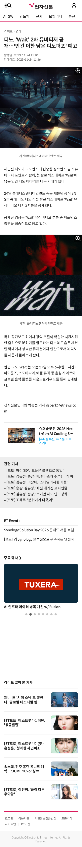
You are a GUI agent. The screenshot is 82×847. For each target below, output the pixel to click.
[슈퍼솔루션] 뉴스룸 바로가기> (55, 441)
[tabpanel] (41, 587)
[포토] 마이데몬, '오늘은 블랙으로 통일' (34, 471)
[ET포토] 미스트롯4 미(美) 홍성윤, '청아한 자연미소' (24, 746)
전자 (39, 16)
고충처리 (66, 818)
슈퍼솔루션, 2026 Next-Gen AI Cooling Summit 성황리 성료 (56, 434)
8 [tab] (56, 614)
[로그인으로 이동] (74, 5)
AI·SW (8, 16)
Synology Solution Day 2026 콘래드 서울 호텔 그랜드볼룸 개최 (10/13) (41, 530)
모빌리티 (55, 16)
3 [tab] (35, 614)
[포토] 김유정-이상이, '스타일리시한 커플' (37, 482)
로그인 (9, 818)
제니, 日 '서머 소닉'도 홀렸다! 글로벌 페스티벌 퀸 (23, 700)
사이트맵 (10, 824)
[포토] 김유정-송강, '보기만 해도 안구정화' (37, 494)
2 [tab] (30, 614)
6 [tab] (47, 614)
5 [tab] (43, 614)
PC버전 (25, 824)
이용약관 (23, 818)
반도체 (24, 16)
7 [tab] (51, 614)
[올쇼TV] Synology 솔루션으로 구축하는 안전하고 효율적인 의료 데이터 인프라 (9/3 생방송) (41, 539)
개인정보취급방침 (45, 818)
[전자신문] (41, 5)
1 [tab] (26, 614)
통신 (71, 16)
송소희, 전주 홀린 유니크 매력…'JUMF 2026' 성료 (24, 769)
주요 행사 (12, 558)
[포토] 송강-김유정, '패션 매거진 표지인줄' (37, 488)
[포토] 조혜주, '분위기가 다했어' (29, 500)
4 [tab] (39, 614)
